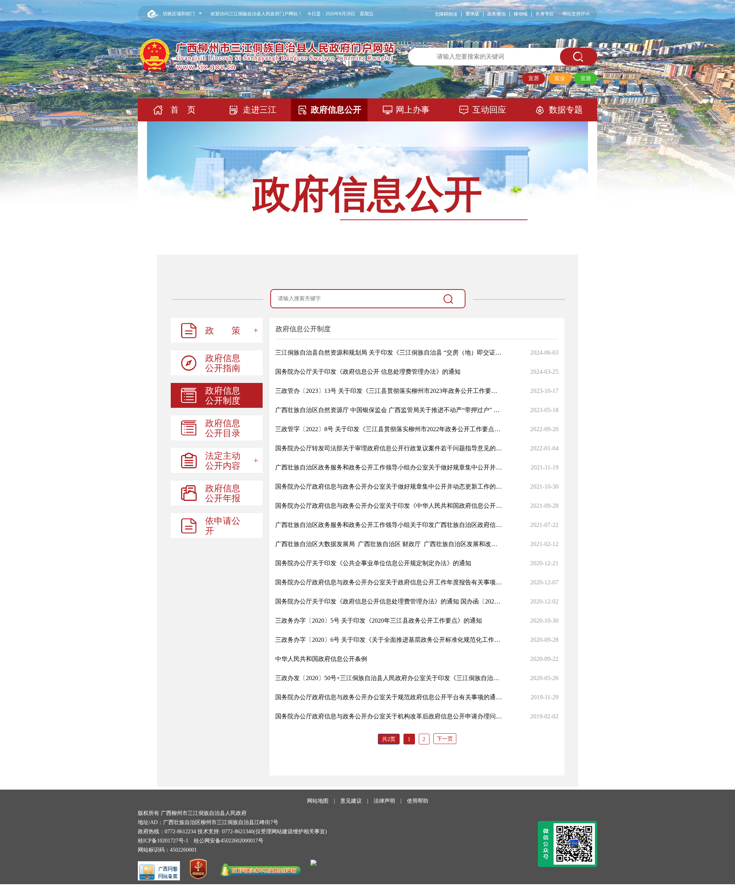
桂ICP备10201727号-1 (163, 841)
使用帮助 (417, 801)
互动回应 (489, 109)
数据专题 (566, 109)
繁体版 (472, 13)
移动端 (521, 13)
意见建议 (351, 801)
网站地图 (317, 801)
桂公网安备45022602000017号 (228, 841)
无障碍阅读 (445, 14)
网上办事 (413, 109)
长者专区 (545, 13)
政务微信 (496, 13)
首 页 (183, 109)
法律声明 (384, 801)
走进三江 (259, 109)
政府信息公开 (336, 109)
